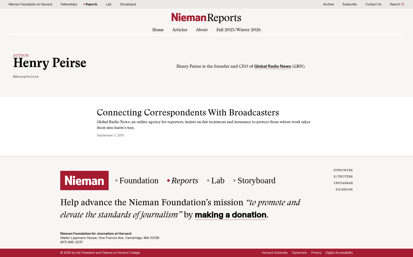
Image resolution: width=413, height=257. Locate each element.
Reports (91, 4)
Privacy (316, 253)
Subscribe (349, 4)
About (202, 30)
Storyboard (128, 4)
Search (395, 4)
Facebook (344, 189)
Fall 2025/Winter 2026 (238, 30)
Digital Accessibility (339, 253)
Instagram (343, 182)
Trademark (299, 253)
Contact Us (373, 4)
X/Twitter (343, 176)
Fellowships (69, 4)
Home (158, 30)
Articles (179, 30)
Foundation (139, 180)
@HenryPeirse (26, 76)
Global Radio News (272, 66)
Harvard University (275, 253)
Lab (108, 4)
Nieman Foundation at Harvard (30, 4)
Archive (328, 4)
